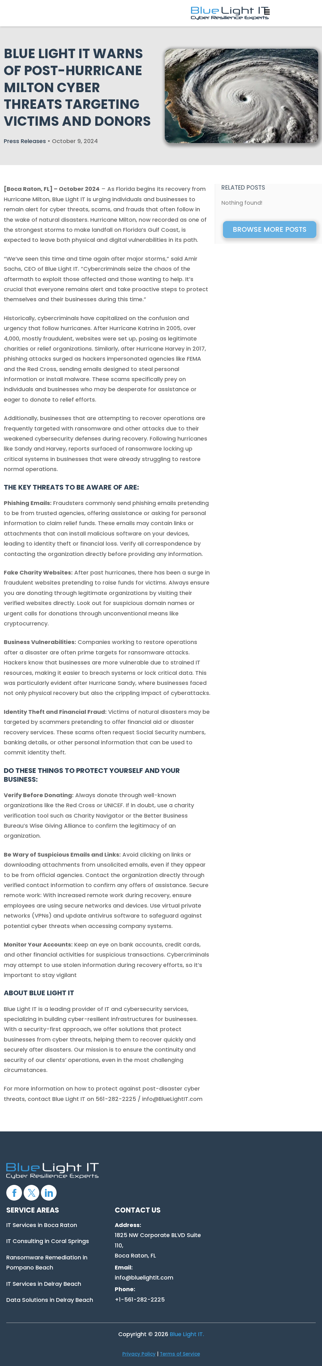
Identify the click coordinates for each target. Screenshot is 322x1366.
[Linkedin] (49, 1193)
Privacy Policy (139, 1354)
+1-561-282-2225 (140, 1299)
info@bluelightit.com (144, 1277)
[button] (265, 10)
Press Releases (25, 141)
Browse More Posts (270, 229)
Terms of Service (180, 1354)
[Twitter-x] (31, 1193)
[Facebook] (14, 1193)
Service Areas (32, 1210)
